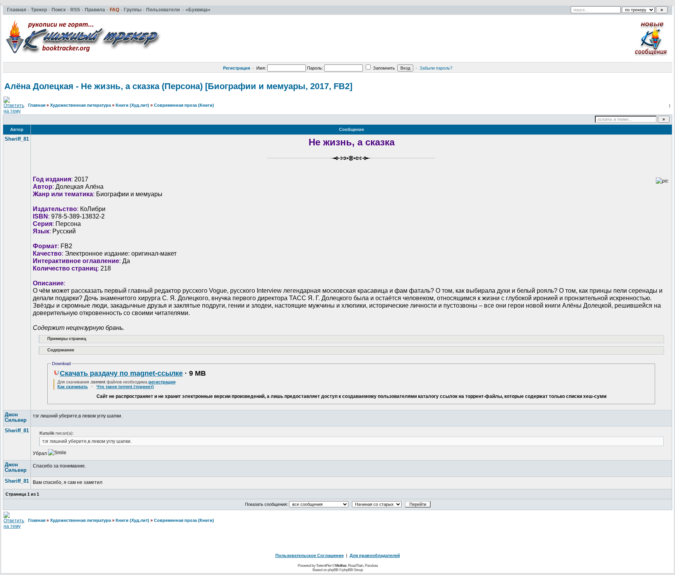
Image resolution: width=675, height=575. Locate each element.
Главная (36, 105)
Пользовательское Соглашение (309, 555)
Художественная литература (80, 105)
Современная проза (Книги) (184, 105)
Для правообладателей (375, 555)
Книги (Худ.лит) (132, 105)
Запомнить (383, 68)
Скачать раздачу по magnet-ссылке (121, 373)
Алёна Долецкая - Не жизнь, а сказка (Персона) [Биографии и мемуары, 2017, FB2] (178, 86)
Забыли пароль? (436, 68)
